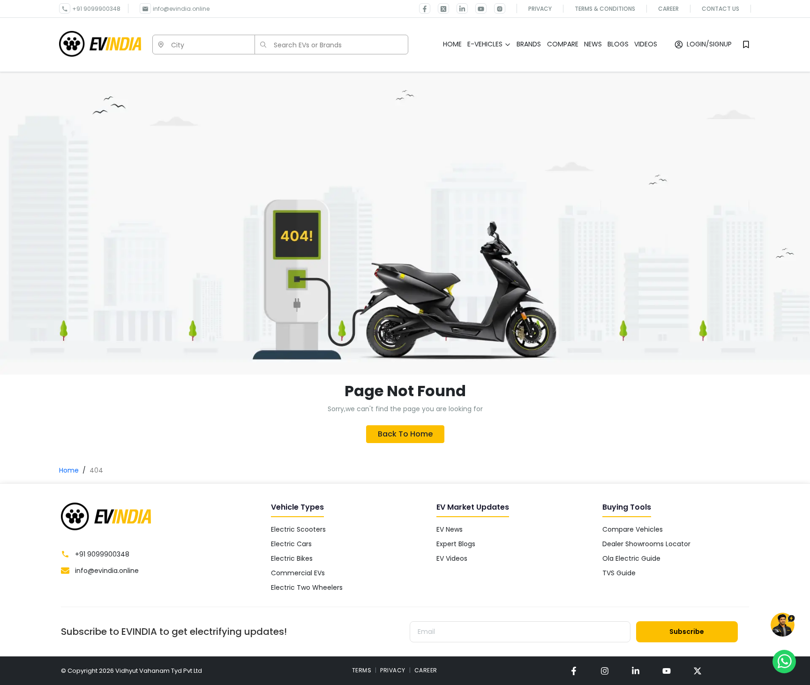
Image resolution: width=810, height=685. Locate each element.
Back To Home (405, 434)
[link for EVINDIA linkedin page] (458, 8)
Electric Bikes (292, 558)
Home (69, 470)
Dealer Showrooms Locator (646, 544)
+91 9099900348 (96, 9)
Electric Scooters (298, 529)
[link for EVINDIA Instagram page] (496, 8)
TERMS (362, 670)
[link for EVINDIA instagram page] (604, 671)
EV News (449, 529)
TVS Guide (619, 573)
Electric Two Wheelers (307, 587)
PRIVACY (392, 670)
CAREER (425, 670)
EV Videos (451, 558)
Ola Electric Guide (631, 558)
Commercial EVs (298, 573)
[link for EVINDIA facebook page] (424, 8)
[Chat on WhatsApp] (784, 661)
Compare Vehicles (632, 529)
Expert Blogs (455, 544)
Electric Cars (291, 544)
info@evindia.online (181, 9)
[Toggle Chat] (782, 625)
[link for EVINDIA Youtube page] (477, 8)
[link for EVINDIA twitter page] (439, 8)
